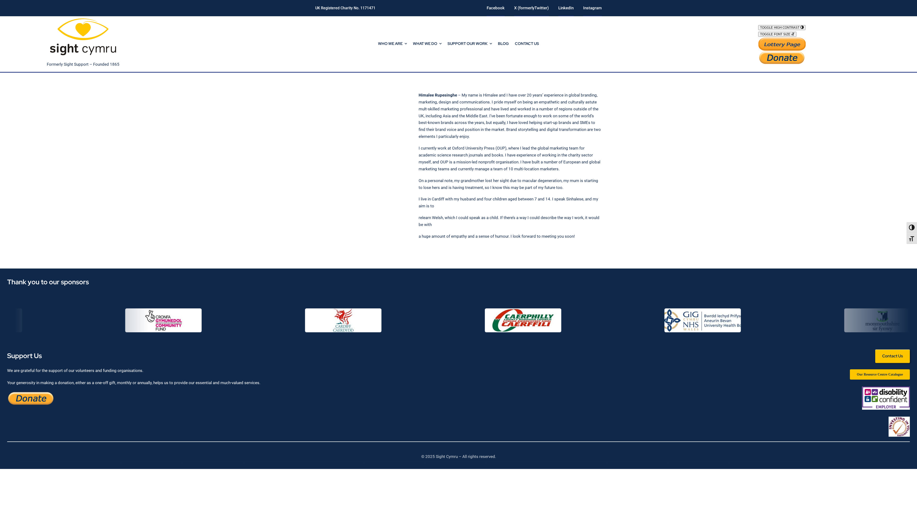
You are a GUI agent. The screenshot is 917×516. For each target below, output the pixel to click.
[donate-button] (782, 52)
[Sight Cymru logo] (83, 18)
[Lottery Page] (782, 39)
